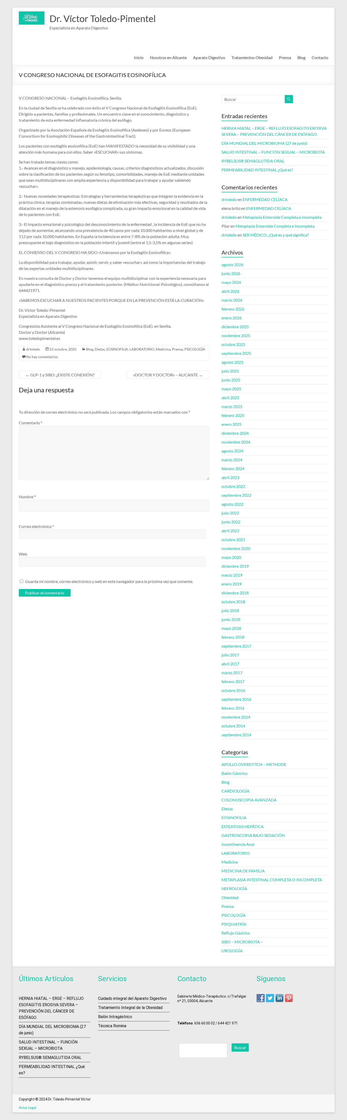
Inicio (139, 57)
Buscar (240, 1047)
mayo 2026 (231, 282)
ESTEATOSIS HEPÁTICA (243, 826)
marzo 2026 (232, 300)
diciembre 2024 (235, 433)
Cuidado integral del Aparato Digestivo (132, 998)
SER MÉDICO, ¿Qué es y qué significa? (276, 234)
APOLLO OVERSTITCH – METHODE (254, 764)
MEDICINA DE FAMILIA (243, 870)
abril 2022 (230, 530)
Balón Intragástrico (115, 1016)
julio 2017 (230, 654)
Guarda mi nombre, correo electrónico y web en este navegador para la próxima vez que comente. (109, 581)
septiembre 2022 (236, 495)
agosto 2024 (232, 450)
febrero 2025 (233, 415)
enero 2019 (232, 583)
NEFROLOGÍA (234, 888)
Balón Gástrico (234, 773)
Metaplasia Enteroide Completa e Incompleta (282, 217)
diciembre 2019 (235, 566)
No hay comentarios (42, 357)
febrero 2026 (233, 308)
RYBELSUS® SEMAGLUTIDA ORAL (253, 160)
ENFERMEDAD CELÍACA (265, 199)
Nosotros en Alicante (168, 57)
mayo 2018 (231, 628)
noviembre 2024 (236, 441)
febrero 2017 (233, 681)
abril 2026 (230, 291)
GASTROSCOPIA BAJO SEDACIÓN (253, 835)
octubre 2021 (233, 539)
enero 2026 (232, 317)
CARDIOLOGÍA (235, 790)
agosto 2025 (232, 362)
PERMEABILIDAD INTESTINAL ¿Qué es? (257, 169)
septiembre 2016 (236, 699)
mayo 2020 (231, 557)
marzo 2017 (232, 672)
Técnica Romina (112, 1025)
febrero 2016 (233, 708)
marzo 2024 (232, 459)
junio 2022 (231, 521)
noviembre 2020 (236, 548)
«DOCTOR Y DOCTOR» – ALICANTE (168, 374)
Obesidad (230, 897)
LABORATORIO (142, 349)
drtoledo (33, 349)
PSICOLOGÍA (194, 349)
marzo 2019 (232, 575)
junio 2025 (231, 379)
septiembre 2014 (236, 734)
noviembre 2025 (236, 335)
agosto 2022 (232, 504)
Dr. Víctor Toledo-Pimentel (103, 18)
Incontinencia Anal (238, 844)
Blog (301, 57)
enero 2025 (232, 424)
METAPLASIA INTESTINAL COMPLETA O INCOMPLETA (272, 879)
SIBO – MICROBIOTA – (242, 941)
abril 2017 (230, 663)
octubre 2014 (233, 725)
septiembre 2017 (236, 646)
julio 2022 (230, 512)
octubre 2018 (233, 601)
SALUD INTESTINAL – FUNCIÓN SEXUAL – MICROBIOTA (273, 152)
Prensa (285, 57)
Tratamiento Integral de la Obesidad (130, 1007)
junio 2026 (231, 273)
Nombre (27, 496)
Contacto (320, 57)
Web (23, 554)
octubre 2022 (233, 486)
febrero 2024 (233, 468)
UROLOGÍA (232, 950)
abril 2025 (230, 397)
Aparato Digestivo (209, 57)
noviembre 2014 (236, 716)
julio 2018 (230, 610)
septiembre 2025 (236, 353)
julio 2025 (230, 371)
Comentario (30, 422)
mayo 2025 (231, 388)
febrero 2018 (233, 637)
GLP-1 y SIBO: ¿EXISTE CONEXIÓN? (59, 374)
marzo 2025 (232, 406)
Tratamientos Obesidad (252, 57)
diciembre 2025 (235, 326)
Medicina (163, 349)
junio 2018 (231, 619)
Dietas (100, 349)
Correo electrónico (36, 526)
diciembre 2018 (235, 592)
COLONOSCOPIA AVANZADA (249, 799)
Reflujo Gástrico (236, 932)
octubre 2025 (233, 344)
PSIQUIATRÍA (234, 924)
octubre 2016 (233, 690)
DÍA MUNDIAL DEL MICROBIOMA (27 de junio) (264, 143)
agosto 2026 (232, 264)
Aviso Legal (27, 1107)
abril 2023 (230, 477)
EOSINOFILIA (117, 349)
